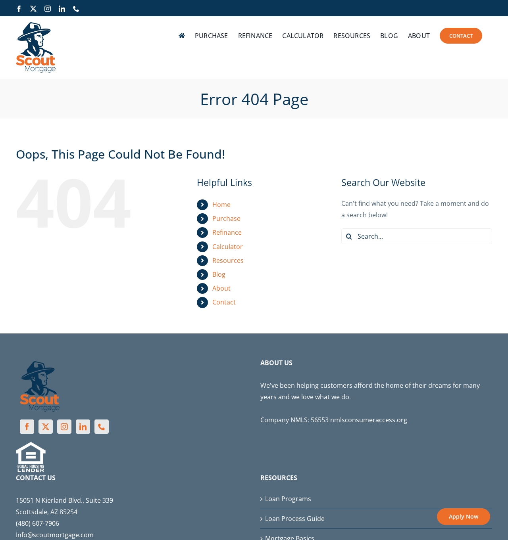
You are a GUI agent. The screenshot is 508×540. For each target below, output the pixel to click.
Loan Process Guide (295, 518)
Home (221, 204)
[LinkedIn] (83, 426)
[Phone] (101, 426)
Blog (218, 274)
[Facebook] (27, 426)
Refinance (227, 232)
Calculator (227, 246)
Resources (228, 260)
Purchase (226, 218)
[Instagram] (64, 426)
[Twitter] (45, 426)
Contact (224, 302)
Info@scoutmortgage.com (55, 534)
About (221, 288)
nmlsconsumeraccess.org (368, 420)
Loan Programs (288, 498)
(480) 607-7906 (37, 523)
